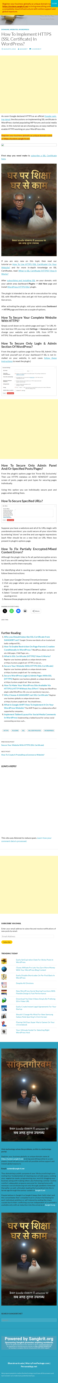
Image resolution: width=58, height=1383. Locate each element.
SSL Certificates (34, 730)
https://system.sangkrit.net (12, 1159)
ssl (23, 730)
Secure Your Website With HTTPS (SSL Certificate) (28, 666)
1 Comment (36, 49)
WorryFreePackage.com (37, 1363)
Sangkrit (24, 49)
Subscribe (6, 942)
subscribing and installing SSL (21, 280)
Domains (5, 29)
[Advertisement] (29, 84)
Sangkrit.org (50, 1205)
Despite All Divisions (25, 983)
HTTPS (6, 730)
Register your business (13, 3)
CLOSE (54, 3)
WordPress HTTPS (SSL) (18, 287)
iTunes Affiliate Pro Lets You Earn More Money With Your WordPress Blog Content (35, 968)
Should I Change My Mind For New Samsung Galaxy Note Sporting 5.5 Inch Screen (34, 1015)
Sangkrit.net (40, 1190)
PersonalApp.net (29, 1366)
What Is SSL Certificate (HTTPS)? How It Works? (27, 656)
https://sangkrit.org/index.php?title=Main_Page (16, 1352)
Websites (14, 29)
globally (27, 3)
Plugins (15, 730)
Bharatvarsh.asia (16, 1363)
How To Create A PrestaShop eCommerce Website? (22, 753)
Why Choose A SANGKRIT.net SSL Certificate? (26, 695)
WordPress (24, 29)
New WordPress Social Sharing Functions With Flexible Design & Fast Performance (35, 992)
